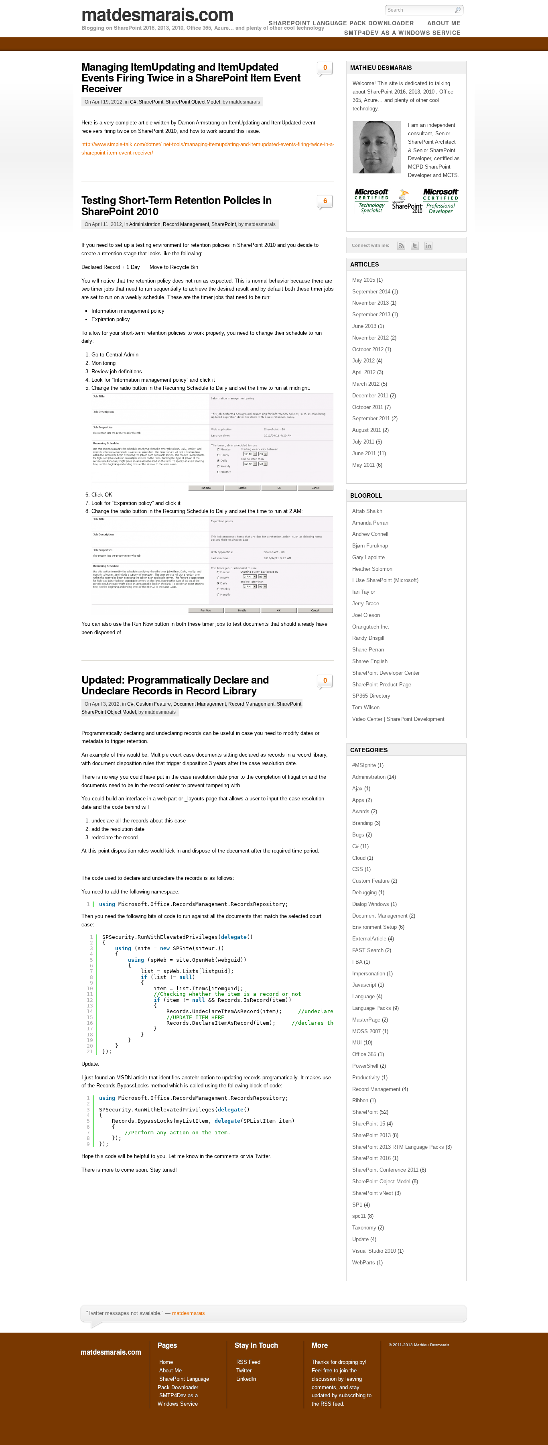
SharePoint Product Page (381, 685)
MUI (357, 1043)
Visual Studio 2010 (374, 1251)
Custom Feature (153, 703)
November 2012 (370, 338)
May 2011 (363, 465)
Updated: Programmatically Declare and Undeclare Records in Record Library (175, 685)
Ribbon (360, 1100)
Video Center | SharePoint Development (398, 719)
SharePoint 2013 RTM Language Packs (398, 1147)
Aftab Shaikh (367, 511)
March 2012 (366, 384)
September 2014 (371, 292)
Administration (144, 224)
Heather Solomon (372, 569)
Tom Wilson (366, 707)
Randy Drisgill (368, 638)
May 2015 (363, 280)
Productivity (366, 1078)
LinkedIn (246, 1379)
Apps (358, 800)
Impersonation (368, 974)
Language (363, 996)
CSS (357, 869)
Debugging (364, 892)
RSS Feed (248, 1362)
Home (166, 1362)
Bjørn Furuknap (370, 546)
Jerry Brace (365, 603)
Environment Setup (374, 927)
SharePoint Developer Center (386, 673)
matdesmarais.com (157, 13)
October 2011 (367, 407)
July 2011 (363, 442)
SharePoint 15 (368, 1124)
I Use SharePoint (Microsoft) (385, 580)
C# (133, 101)
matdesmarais (188, 1313)
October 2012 (368, 349)
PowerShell (365, 1066)
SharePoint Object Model (193, 101)
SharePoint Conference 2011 (385, 1170)
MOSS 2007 (366, 1031)
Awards (360, 811)
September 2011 (371, 418)
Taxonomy (364, 1228)
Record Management (186, 224)
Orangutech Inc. (371, 627)
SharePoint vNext (372, 1193)
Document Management (199, 703)
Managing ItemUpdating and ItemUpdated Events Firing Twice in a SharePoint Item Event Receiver (190, 77)
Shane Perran (368, 650)
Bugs (358, 835)
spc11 (359, 1216)
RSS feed (332, 1404)
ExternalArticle (369, 939)
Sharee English (370, 661)
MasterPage (366, 1020)
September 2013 (371, 314)
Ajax (357, 789)
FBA (357, 962)
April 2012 (363, 372)
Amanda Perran (370, 523)
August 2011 (366, 430)
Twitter (244, 1371)
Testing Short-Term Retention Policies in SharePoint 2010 (176, 205)
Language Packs (371, 1008)
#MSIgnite (364, 765)
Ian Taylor (363, 592)
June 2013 (364, 326)
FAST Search (368, 950)
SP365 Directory (371, 696)
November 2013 (370, 303)
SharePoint (151, 101)
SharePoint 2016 (371, 1158)
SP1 (357, 1205)
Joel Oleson (366, 615)
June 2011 (364, 453)
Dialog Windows (370, 904)
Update (360, 1239)
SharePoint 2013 (371, 1135)
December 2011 (370, 396)
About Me (170, 1371)
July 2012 (363, 361)
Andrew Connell (370, 534)
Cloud (358, 858)
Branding (362, 823)
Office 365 (364, 1054)
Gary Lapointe (368, 557)
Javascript (364, 985)
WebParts (363, 1263)
